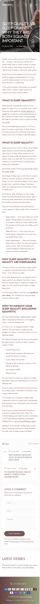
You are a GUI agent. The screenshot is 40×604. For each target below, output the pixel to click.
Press (32, 600)
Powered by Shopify (26, 597)
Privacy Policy (15, 541)
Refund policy (10, 600)
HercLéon (7, 5)
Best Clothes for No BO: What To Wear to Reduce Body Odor (20, 457)
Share (7, 444)
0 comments (34, 444)
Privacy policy (17, 600)
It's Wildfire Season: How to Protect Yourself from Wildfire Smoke (17, 474)
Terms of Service (28, 541)
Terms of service (26, 600)
